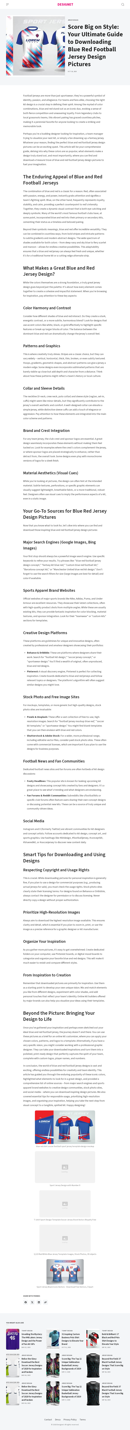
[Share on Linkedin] (38, 1302)
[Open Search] (122, 4)
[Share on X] (32, 1302)
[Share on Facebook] (25, 1302)
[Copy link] (45, 1302)
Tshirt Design (27, 1331)
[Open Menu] (7, 4)
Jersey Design (73, 20)
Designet (65, 4)
